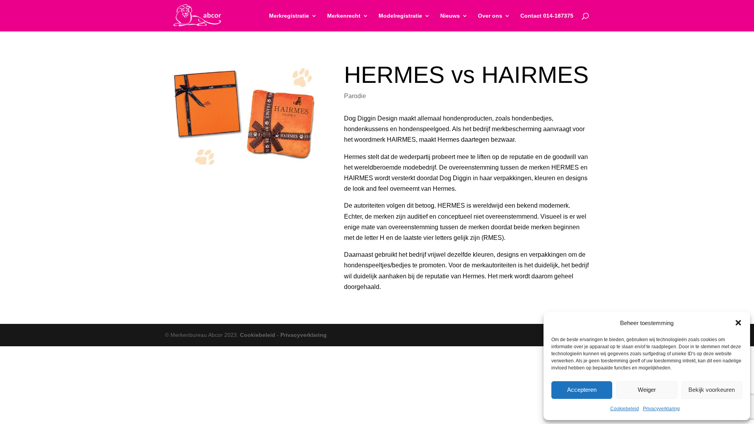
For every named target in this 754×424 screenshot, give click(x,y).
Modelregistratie (400, 16)
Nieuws (450, 16)
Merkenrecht (344, 16)
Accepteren (582, 389)
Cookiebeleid (624, 408)
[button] (738, 323)
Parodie (355, 96)
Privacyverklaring (661, 408)
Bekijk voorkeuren (711, 389)
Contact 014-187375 (546, 16)
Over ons (490, 16)
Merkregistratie (289, 16)
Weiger (647, 389)
